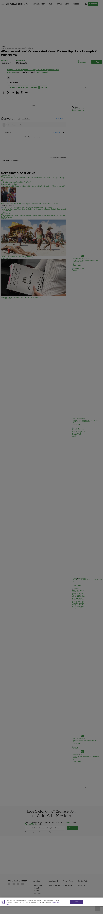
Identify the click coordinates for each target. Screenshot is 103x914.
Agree (76, 901)
